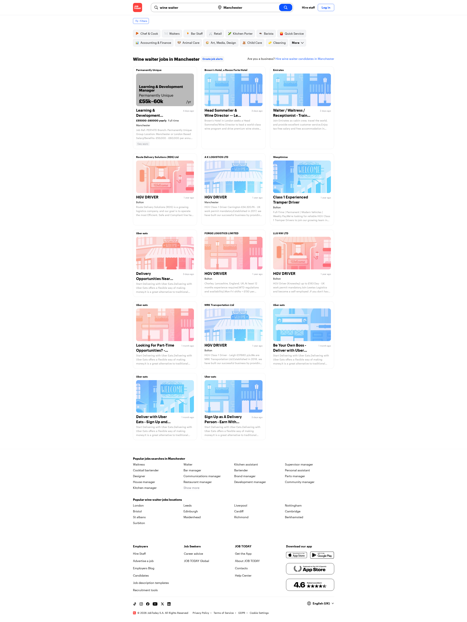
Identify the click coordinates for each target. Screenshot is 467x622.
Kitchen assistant (246, 464)
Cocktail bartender (146, 470)
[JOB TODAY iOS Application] (296, 555)
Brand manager (245, 476)
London (138, 505)
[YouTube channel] (155, 604)
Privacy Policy (201, 612)
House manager (144, 482)
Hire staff (308, 7)
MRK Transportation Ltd (219, 304)
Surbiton (139, 523)
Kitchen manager (145, 487)
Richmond (241, 517)
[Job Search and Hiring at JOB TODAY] (137, 7)
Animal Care (190, 42)
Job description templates (151, 582)
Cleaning (279, 42)
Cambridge (292, 511)
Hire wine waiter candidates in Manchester (304, 58)
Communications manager (202, 476)
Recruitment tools (145, 590)
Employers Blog (143, 568)
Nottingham (293, 505)
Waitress (139, 464)
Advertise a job (143, 561)
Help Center (243, 575)
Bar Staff (197, 33)
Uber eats (142, 233)
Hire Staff (139, 553)
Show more (191, 487)
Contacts (241, 568)
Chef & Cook (149, 33)
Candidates (141, 575)
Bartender (241, 470)
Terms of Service (224, 612)
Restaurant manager (198, 482)
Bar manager (192, 470)
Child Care (254, 42)
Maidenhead (192, 517)
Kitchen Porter (243, 33)
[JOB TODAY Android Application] (322, 555)
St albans (139, 517)
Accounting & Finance (155, 42)
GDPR (241, 612)
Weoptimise (280, 157)
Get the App (243, 553)
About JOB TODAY (247, 561)
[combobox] (186, 7)
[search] (285, 7)
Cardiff (239, 511)
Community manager (299, 482)
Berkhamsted (294, 517)
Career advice (193, 553)
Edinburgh (191, 511)
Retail (218, 33)
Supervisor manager (299, 464)
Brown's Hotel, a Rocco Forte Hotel (225, 70)
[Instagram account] (141, 604)
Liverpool (240, 505)
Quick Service (294, 33)
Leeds (188, 505)
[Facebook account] (147, 604)
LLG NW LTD (280, 233)
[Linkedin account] (169, 604)
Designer (139, 476)
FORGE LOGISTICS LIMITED (221, 233)
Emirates (278, 70)
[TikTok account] (134, 604)
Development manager (250, 482)
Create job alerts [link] (212, 58)
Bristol (137, 511)
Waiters (174, 33)
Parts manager (295, 476)
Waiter (188, 464)
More (295, 42)
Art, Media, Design (223, 42)
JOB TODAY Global (196, 561)
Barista (268, 33)
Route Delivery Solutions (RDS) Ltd (157, 157)
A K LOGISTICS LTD (216, 157)
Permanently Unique (148, 70)
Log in (326, 7)
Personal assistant (297, 470)
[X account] (162, 604)
